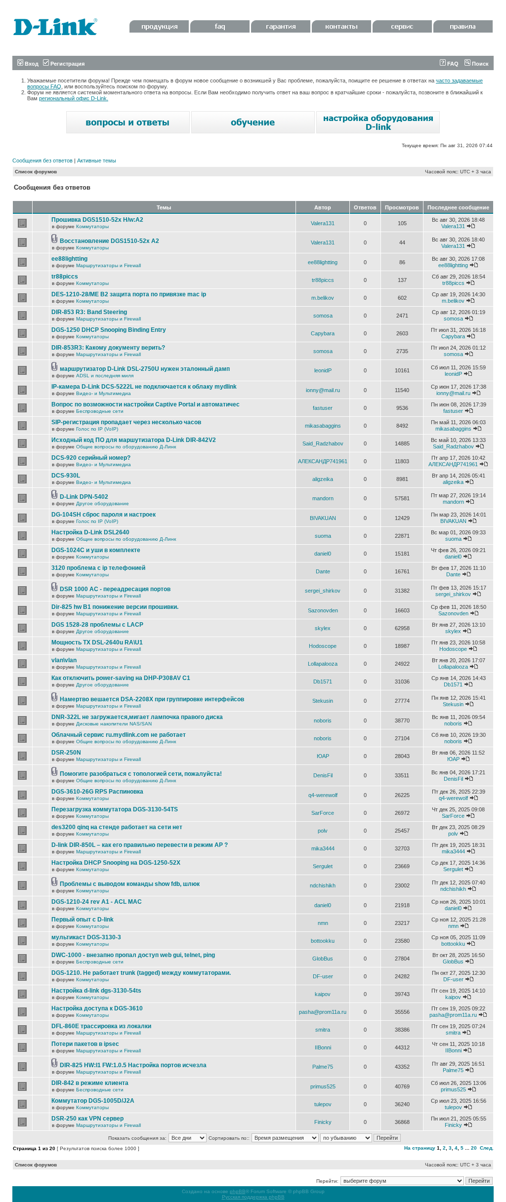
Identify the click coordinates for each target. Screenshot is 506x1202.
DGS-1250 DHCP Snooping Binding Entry (108, 329)
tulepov (323, 1104)
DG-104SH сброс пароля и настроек (103, 514)
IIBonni (323, 1047)
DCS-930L (65, 475)
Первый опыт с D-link (82, 919)
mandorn (323, 498)
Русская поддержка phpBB (253, 1197)
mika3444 (323, 848)
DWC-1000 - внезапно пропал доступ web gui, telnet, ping (133, 955)
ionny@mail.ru (323, 390)
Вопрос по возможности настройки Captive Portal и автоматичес (145, 404)
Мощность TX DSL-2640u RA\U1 (97, 642)
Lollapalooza (322, 664)
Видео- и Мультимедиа (103, 393)
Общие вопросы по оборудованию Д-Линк (126, 446)
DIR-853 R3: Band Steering (89, 312)
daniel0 (322, 554)
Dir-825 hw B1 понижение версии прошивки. (114, 606)
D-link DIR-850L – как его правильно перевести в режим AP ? (139, 844)
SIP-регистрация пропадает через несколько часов (126, 422)
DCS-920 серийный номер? (90, 457)
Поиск (479, 64)
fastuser (323, 408)
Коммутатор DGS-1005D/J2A (92, 1100)
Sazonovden (323, 610)
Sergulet (323, 866)
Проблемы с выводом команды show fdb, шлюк (130, 884)
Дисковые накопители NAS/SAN (114, 723)
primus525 (323, 1086)
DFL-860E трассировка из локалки (101, 1026)
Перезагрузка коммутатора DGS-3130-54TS (114, 809)
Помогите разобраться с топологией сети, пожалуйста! (141, 773)
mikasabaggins (323, 426)
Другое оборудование (102, 503)
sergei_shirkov (322, 591)
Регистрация (66, 64)
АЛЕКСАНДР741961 (322, 461)
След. (487, 1148)
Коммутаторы (92, 226)
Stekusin (322, 701)
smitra (322, 1030)
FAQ (452, 64)
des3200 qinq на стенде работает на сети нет (116, 827)
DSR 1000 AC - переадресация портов (115, 589)
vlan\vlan (64, 660)
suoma (323, 536)
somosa (323, 316)
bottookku (323, 941)
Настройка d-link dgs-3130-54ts (96, 990)
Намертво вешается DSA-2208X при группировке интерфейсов (152, 699)
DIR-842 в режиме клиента (89, 1083)
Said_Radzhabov (322, 443)
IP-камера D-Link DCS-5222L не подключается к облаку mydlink (144, 386)
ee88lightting (69, 258)
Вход (31, 64)
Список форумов (36, 171)
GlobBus (322, 959)
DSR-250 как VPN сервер (87, 1118)
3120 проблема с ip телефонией (98, 567)
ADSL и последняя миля (104, 375)
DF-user (323, 976)
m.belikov (322, 298)
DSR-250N (66, 752)
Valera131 (323, 223)
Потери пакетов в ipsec (85, 1044)
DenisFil (323, 775)
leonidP (323, 370)
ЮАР (323, 756)
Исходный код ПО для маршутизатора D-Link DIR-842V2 (133, 440)
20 (474, 1148)
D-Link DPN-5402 (84, 496)
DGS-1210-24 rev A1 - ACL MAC (96, 901)
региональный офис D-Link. (73, 98)
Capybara (323, 333)
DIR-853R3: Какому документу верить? (108, 347)
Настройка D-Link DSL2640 (90, 532)
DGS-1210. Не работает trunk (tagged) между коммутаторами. (141, 972)
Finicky (323, 1122)
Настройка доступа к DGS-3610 (97, 1008)
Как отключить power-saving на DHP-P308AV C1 (120, 678)
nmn (323, 923)
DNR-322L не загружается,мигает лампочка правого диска (137, 717)
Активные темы (96, 160)
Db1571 (322, 681)
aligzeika (322, 479)
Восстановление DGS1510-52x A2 (109, 241)
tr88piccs (64, 276)
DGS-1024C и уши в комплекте (95, 550)
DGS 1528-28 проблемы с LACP (97, 624)
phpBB (238, 1191)
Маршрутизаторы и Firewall (108, 265)
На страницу (419, 1148)
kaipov (323, 994)
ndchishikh (323, 885)
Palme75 (322, 1067)
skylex (323, 628)
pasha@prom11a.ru (322, 1012)
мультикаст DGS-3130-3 (86, 937)
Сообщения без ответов (42, 160)
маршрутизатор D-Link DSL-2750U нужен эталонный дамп (145, 368)
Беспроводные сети (100, 411)
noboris (323, 720)
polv (323, 831)
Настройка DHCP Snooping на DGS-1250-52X (115, 862)
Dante (323, 571)
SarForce (322, 813)
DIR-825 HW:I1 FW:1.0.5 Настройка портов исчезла (133, 1065)
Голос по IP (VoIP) (97, 429)
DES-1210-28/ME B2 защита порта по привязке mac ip (128, 294)
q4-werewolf (322, 795)
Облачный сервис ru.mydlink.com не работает (118, 734)
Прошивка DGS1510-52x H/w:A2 (97, 219)
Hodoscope (323, 646)
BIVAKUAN (323, 518)
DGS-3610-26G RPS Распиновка (97, 791)
